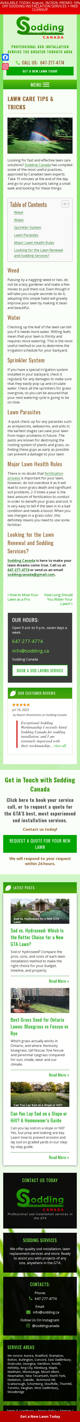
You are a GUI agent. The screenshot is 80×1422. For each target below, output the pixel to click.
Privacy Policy (47, 1411)
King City (26, 1368)
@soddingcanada (45, 1325)
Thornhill (65, 1384)
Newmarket (15, 1376)
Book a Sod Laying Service (40, 670)
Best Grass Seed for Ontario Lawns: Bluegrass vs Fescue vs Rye (39, 1026)
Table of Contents (28, 204)
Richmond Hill (45, 1380)
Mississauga (30, 1372)
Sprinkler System (27, 227)
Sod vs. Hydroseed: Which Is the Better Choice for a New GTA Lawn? (37, 937)
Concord (40, 1360)
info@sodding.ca (30, 650)
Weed (18, 212)
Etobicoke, (14, 1364)
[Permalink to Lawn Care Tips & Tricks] (40, 135)
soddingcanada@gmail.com (31, 574)
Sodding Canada (38, 165)
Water (19, 220)
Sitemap (65, 1411)
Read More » (59, 981)
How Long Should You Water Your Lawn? (58, 599)
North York (57, 1376)
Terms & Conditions (20, 1411)
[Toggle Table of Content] (63, 203)
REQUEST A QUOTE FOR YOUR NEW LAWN (40, 844)
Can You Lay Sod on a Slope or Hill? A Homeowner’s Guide (39, 1117)
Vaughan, (27, 1388)
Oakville (28, 1380)
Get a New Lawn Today (40, 1416)
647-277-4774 (52, 62)
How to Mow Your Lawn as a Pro (22, 597)
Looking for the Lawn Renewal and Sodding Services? (38, 253)
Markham (14, 1372)
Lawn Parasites (26, 235)
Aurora (28, 1356)
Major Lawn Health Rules (34, 242)
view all (60, 745)
